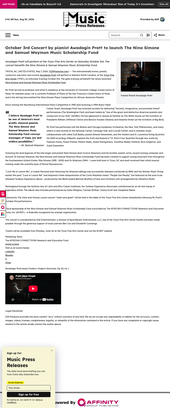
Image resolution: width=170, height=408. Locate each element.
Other (8, 262)
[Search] (142, 35)
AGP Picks (9, 4)
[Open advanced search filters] (148, 35)
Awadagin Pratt (48, 75)
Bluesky (9, 255)
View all (163, 4)
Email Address (15, 382)
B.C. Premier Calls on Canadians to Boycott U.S (32, 4)
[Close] (52, 350)
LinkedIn (9, 251)
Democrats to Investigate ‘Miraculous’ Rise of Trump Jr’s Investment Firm (115, 4)
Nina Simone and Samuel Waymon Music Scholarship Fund (35, 82)
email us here (12, 244)
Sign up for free (28, 394)
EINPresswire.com (59, 71)
